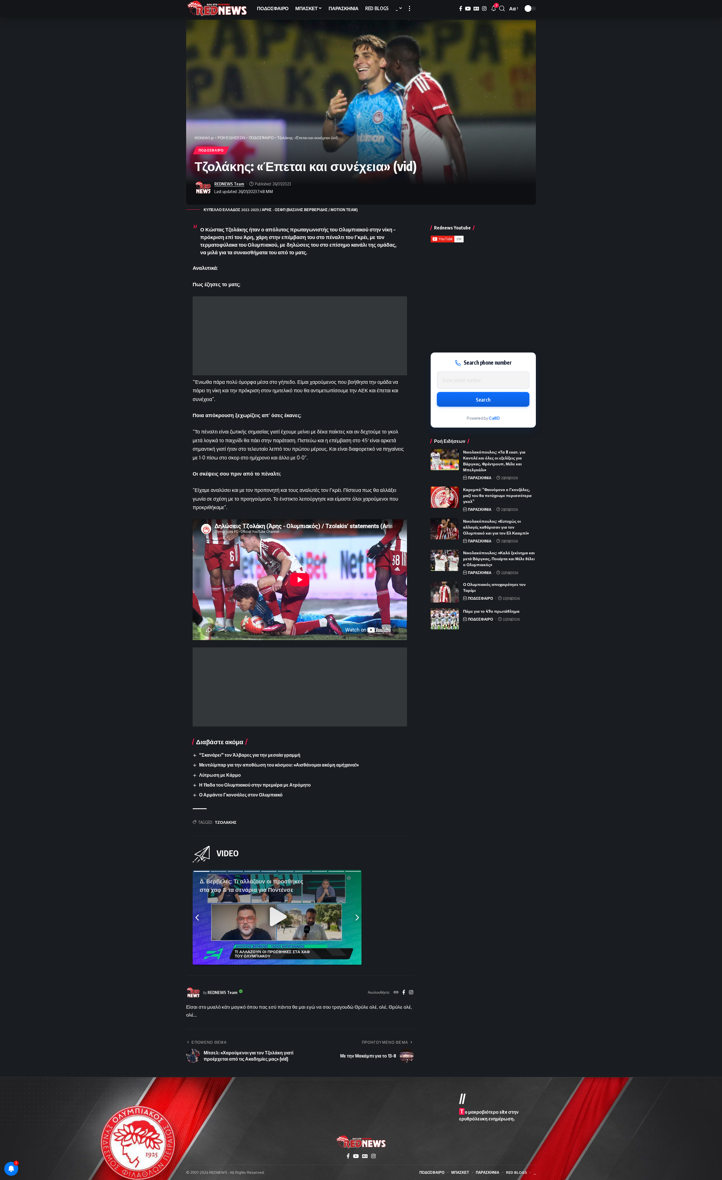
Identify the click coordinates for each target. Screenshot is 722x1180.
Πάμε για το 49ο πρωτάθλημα (491, 611)
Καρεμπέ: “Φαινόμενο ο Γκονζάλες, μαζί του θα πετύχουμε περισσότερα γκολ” (497, 495)
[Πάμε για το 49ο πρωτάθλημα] (445, 618)
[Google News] (476, 8)
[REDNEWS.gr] (217, 8)
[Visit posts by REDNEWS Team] (203, 187)
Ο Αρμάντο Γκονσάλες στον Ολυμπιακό (241, 795)
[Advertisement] (300, 335)
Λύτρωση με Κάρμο (220, 775)
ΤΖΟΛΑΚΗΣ (225, 822)
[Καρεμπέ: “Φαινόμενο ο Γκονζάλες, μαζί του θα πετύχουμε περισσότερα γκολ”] (445, 497)
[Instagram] (484, 8)
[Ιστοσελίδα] (396, 992)
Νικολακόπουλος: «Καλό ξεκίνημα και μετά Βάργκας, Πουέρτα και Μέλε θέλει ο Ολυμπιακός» (499, 558)
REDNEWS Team (229, 183)
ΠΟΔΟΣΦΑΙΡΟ (211, 150)
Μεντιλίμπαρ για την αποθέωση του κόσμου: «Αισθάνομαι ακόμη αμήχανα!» (279, 765)
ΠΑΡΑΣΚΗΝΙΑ (479, 478)
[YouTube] (468, 8)
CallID (494, 418)
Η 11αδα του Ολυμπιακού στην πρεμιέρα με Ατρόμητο (255, 785)
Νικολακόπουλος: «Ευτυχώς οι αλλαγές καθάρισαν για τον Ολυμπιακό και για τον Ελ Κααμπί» (496, 527)
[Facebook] (461, 8)
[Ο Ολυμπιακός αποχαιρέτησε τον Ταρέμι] (445, 592)
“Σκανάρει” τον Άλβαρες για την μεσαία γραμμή (249, 755)
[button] (409, 8)
